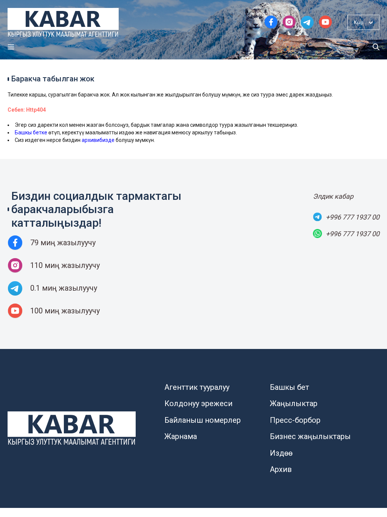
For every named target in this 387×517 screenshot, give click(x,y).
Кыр (359, 22)
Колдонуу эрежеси (198, 403)
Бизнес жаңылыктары (310, 436)
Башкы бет (289, 387)
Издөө (281, 453)
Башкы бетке (31, 132)
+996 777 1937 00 (352, 217)
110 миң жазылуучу (65, 265)
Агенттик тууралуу (196, 387)
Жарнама (180, 436)
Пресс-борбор (295, 420)
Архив (281, 469)
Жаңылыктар (293, 403)
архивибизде (98, 140)
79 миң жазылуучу (63, 242)
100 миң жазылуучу (65, 310)
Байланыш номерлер (202, 420)
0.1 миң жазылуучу (63, 288)
